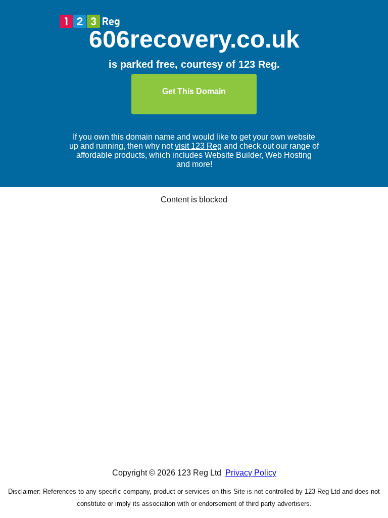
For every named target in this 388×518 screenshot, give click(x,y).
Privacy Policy (250, 472)
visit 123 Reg (198, 146)
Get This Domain (194, 91)
